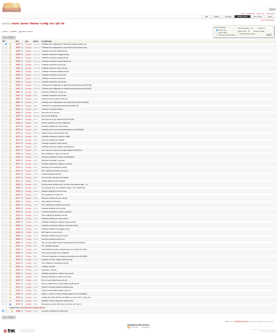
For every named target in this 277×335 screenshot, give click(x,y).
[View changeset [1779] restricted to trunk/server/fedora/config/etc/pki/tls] (22, 126)
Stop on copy (222, 30)
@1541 (18, 205)
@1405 (18, 243)
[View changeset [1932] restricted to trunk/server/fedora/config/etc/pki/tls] (22, 82)
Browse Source (242, 16)
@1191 (18, 284)
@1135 (18, 297)
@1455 (18, 225)
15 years (28, 44)
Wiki (206, 16)
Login (243, 13)
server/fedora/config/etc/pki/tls (32, 307)
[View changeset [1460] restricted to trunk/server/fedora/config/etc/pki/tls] (22, 222)
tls (62, 23)
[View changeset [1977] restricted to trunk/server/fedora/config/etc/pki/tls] (22, 44)
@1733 (18, 171)
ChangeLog (145, 327)
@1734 (18, 167)
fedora (34, 23)
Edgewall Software (28, 331)
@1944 (18, 61)
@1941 (18, 71)
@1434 (18, 236)
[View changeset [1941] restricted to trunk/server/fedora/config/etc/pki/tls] (22, 71)
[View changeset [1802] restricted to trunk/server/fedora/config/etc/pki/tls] (22, 113)
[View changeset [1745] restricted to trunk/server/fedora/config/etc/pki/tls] (22, 160)
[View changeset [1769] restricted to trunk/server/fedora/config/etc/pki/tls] (22, 147)
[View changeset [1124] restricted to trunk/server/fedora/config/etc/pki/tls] (22, 301)
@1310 (18, 263)
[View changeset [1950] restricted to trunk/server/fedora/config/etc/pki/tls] (22, 51)
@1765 (18, 154)
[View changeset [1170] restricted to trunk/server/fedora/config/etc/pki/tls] (22, 290)
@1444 (18, 232)
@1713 (18, 177)
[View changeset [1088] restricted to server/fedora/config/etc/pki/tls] (22, 311)
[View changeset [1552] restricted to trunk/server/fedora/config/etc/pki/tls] (22, 201)
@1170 (18, 290)
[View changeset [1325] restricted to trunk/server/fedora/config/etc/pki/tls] (22, 260)
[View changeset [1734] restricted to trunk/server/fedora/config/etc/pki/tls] (22, 167)
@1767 (18, 150)
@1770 (18, 143)
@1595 (18, 184)
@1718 (18, 174)
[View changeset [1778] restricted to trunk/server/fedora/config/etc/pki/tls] (22, 130)
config (44, 23)
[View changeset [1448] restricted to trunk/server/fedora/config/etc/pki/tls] (22, 229)
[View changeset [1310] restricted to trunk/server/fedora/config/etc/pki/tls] (22, 263)
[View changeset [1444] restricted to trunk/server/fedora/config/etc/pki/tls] (22, 232)
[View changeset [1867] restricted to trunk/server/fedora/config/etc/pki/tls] (22, 99)
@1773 (18, 136)
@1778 (18, 130)
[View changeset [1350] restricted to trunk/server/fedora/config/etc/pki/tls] (22, 253)
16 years (28, 123)
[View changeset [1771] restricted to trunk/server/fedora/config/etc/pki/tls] (22, 140)
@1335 (18, 256)
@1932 (18, 82)
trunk (15, 23)
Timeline (216, 16)
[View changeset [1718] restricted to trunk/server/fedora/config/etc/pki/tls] (22, 174)
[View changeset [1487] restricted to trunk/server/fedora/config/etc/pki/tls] (22, 219)
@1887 (18, 92)
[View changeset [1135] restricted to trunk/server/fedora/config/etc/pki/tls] (22, 297)
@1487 (18, 219)
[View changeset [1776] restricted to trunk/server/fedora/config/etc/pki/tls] (22, 133)
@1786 (18, 119)
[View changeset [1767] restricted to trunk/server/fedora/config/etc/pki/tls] (22, 150)
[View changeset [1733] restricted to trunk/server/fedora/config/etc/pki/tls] (22, 171)
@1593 (18, 188)
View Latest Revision (268, 20)
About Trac (260, 13)
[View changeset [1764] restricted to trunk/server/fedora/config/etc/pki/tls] (22, 157)
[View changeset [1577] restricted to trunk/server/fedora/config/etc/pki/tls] (22, 198)
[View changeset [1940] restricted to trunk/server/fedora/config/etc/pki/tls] (22, 75)
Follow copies (222, 32)
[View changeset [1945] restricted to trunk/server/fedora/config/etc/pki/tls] (22, 58)
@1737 (18, 164)
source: (7, 23)
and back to (261, 28)
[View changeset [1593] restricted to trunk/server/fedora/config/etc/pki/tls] (22, 188)
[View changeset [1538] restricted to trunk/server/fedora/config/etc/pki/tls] (22, 208)
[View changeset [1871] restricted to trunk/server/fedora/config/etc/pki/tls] (22, 95)
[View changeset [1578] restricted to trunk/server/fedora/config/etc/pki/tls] (22, 195)
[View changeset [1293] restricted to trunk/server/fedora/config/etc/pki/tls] (22, 273)
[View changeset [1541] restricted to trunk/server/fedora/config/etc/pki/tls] (22, 205)
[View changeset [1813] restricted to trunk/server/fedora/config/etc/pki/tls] (22, 106)
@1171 (18, 287)
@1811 (18, 109)
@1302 (18, 270)
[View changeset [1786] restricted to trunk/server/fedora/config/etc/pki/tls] (22, 119)
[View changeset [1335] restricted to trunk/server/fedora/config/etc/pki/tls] (22, 256)
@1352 (18, 246)
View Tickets (257, 16)
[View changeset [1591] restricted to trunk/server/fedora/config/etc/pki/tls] (22, 191)
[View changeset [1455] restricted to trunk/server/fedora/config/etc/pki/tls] (22, 225)
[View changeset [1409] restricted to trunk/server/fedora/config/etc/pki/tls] (22, 239)
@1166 (18, 294)
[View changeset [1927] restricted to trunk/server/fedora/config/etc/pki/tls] (22, 89)
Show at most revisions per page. (251, 31)
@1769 (18, 147)
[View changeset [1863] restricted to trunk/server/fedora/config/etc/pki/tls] (22, 102)
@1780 (18, 123)
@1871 (18, 95)
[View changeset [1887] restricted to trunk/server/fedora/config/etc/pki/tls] (22, 92)
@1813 (18, 106)
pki (58, 23)
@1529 (18, 215)
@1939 (18, 78)
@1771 (18, 140)
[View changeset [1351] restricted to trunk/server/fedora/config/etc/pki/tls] (22, 249)
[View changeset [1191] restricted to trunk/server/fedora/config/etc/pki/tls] (22, 284)
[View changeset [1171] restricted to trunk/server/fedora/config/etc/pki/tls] (22, 287)
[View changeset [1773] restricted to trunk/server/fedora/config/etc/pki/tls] (22, 136)
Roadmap (228, 16)
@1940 (18, 75)
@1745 (18, 160)
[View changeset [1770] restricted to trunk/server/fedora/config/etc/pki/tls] (22, 143)
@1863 (18, 102)
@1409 (18, 239)
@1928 (18, 85)
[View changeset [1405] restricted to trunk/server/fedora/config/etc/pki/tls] (22, 243)
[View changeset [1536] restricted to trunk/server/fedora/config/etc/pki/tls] (22, 212)
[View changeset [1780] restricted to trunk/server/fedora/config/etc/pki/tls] (22, 123)
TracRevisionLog (240, 321)
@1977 (18, 44)
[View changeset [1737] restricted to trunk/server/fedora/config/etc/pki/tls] (22, 164)
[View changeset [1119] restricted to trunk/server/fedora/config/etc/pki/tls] (22, 304)
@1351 (18, 249)
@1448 (18, 229)
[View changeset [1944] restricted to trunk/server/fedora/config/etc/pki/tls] (22, 61)
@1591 (18, 191)
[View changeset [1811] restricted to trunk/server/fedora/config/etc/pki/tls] (22, 109)
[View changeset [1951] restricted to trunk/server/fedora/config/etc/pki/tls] (22, 47)
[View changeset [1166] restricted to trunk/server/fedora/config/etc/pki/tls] (22, 294)
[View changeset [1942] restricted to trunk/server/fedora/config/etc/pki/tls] (22, 68)
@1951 (18, 47)
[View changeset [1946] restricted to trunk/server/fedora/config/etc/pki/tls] (22, 54)
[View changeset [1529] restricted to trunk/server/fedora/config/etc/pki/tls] (22, 215)
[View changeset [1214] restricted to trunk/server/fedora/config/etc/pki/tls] (22, 280)
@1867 (18, 99)
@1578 (18, 195)
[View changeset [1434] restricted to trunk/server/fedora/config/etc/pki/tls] (22, 236)
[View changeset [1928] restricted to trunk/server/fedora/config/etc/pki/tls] (22, 85)
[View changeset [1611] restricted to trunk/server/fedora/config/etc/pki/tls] (22, 181)
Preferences (270, 13)
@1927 (18, 89)
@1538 (18, 208)
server (24, 23)
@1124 (18, 301)
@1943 (18, 65)
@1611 (18, 181)
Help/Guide (250, 13)
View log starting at (244, 28)
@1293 (18, 273)
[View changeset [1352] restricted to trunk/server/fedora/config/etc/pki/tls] (22, 246)
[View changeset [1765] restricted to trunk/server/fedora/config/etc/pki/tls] (22, 154)
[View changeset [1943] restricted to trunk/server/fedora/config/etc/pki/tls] (22, 65)
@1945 (18, 58)
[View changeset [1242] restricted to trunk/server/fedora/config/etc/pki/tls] (22, 277)
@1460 (18, 222)
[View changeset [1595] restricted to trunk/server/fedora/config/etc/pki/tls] (22, 184)
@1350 (18, 253)
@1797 (18, 116)
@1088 (18, 311)
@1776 (18, 133)
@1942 (18, 68)
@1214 (18, 280)
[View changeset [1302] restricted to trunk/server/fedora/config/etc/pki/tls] (22, 270)
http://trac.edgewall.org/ (268, 331)
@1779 (18, 126)
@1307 (18, 266)
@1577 (18, 198)
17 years (28, 218)
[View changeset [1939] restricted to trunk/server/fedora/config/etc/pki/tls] (22, 78)
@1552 (18, 201)
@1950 (18, 51)
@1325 (18, 260)
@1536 (18, 212)
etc (52, 23)
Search (270, 16)
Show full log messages (247, 34)
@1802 (18, 113)
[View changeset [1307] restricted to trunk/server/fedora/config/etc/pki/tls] (22, 266)
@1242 (18, 277)
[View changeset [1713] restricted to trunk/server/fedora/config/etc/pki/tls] (22, 177)
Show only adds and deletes (227, 35)
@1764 (18, 157)
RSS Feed (134, 327)
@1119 (18, 304)
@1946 (18, 54)
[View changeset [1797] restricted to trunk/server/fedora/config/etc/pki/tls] (22, 116)
